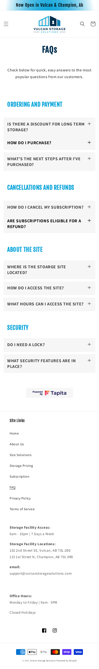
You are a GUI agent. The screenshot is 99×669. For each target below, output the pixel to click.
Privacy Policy (20, 498)
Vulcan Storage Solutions (43, 660)
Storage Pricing (21, 465)
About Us (17, 444)
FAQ (13, 487)
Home (14, 433)
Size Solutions (20, 455)
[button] (6, 24)
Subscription (19, 476)
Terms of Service (22, 509)
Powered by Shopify (66, 660)
